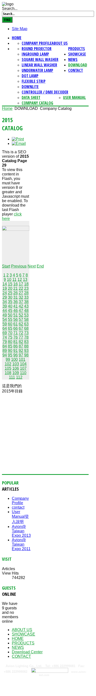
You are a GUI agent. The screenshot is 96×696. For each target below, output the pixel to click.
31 (15, 297)
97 (21, 355)
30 (10, 297)
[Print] (18, 139)
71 (15, 333)
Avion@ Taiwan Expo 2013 (21, 531)
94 (4, 355)
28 (26, 293)
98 (26, 355)
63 (26, 324)
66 (15, 328)
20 (10, 288)
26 (15, 293)
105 (8, 368)
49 (4, 315)
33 (26, 297)
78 (26, 337)
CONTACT (75, 70)
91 (15, 350)
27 (21, 293)
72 (21, 333)
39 (4, 306)
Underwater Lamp (37, 70)
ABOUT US (60, 43)
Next (32, 266)
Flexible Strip (34, 81)
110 (23, 373)
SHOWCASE (77, 54)
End (40, 266)
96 (15, 355)
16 (15, 284)
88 (26, 346)
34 (4, 302)
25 (10, 293)
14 (4, 284)
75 (10, 337)
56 (15, 319)
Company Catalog (37, 103)
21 (15, 288)
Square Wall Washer (40, 59)
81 (15, 342)
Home (16, 37)
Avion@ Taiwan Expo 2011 (21, 544)
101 (22, 359)
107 (23, 368)
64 (4, 328)
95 (10, 355)
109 (15, 373)
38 (26, 302)
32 (21, 297)
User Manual (74, 97)
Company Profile (37, 43)
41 (15, 306)
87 (21, 346)
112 (19, 377)
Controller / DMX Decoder (45, 92)
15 (10, 284)
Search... (9, 8)
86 (15, 346)
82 (21, 342)
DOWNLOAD (77, 65)
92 (21, 350)
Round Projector (36, 48)
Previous (19, 266)
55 (10, 319)
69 (4, 333)
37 (21, 302)
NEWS (73, 59)
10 (9, 279)
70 (10, 333)
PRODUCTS (76, 48)
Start (6, 266)
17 (21, 284)
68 (26, 328)
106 (15, 368)
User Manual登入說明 (20, 517)
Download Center (27, 652)
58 (26, 319)
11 (14, 279)
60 (10, 324)
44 (4, 311)
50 (10, 315)
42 (21, 306)
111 (12, 377)
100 (14, 359)
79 (4, 342)
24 (4, 293)
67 (21, 328)
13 (25, 279)
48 (26, 311)
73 (26, 333)
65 (10, 328)
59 (4, 324)
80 (10, 342)
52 (21, 315)
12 (19, 279)
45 (10, 311)
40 (10, 306)
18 (26, 284)
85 (10, 346)
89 (4, 350)
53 (26, 315)
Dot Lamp (30, 75)
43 (26, 306)
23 (26, 288)
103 (15, 364)
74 (4, 337)
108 (8, 373)
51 (15, 315)
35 (10, 302)
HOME (18, 639)
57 (21, 319)
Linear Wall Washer (39, 65)
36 (15, 302)
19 (4, 288)
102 (8, 364)
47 (21, 311)
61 (15, 324)
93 (26, 350)
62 (21, 324)
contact (18, 507)
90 (10, 350)
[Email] (19, 143)
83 (26, 342)
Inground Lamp (35, 54)
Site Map (19, 29)
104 (23, 364)
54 (4, 319)
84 (4, 346)
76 (15, 337)
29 (4, 297)
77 (21, 337)
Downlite (30, 86)
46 (15, 311)
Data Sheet (31, 97)
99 (8, 359)
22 (21, 288)
